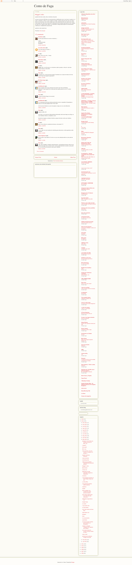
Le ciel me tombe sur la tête (86, 149)
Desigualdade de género (86, 253)
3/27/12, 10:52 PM (42, 45)
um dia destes (85, 507)
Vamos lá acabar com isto (86, 222)
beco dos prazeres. (85, 212)
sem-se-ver (83, 388)
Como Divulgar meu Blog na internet (88, 204)
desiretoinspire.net (85, 171)
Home (55, 157)
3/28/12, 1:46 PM (41, 133)
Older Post (72, 157)
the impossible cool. (86, 39)
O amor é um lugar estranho (87, 317)
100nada (83, 148)
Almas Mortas (84, 322)
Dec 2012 (85, 422)
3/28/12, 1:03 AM (41, 77)
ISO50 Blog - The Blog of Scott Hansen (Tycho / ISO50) (88, 101)
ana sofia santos (41, 47)
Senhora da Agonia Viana (86, 144)
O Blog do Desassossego (87, 221)
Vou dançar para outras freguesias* (88, 303)
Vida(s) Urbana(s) (85, 63)
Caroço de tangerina (86, 396)
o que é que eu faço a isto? (86, 168)
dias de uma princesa (86, 226)
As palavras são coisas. (86, 217)
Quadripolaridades (85, 73)
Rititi (82, 131)
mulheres (84, 486)
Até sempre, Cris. (84, 35)
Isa (39, 65)
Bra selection (84, 184)
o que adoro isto (85, 505)
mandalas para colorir (85, 248)
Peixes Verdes (84, 328)
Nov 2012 (85, 424)
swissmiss (83, 22)
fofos (83, 516)
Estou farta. (83, 209)
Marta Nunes (41, 59)
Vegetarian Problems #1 (86, 298)
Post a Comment (40, 151)
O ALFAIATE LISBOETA (86, 161)
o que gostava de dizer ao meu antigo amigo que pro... (88, 479)
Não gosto (83, 237)
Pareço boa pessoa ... (85, 74)
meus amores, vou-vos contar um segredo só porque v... (87, 452)
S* (38, 53)
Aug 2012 (85, 430)
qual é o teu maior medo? (86, 283)
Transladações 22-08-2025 (86, 64)
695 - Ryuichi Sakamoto (86, 89)
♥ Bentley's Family (85, 380)
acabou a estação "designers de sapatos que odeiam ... (87, 527)
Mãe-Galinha (84, 106)
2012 (82, 421)
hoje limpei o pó (85, 512)
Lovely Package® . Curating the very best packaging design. (87, 94)
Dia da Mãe (83, 293)
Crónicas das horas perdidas (88, 207)
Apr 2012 (85, 437)
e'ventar (83, 247)
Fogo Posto (84, 378)
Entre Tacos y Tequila (86, 375)
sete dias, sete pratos (85, 179)
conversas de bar (85, 216)
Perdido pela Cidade (86, 78)
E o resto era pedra (85, 263)
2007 (82, 551)
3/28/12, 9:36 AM (41, 83)
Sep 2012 (85, 428)
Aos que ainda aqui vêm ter (86, 258)
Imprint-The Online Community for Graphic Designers (86, 114)
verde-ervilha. (84, 353)
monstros (84, 475)
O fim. (82, 59)
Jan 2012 (85, 541)
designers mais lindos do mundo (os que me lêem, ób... (87, 442)
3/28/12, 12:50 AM (42, 63)
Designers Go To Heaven (87, 193)
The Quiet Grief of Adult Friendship (88, 24)
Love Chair (83, 127)
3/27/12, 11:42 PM (42, 51)
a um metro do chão (86, 252)
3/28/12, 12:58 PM (42, 125)
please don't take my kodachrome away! (86, 143)
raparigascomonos (85, 178)
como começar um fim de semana (88, 288)
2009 (82, 547)
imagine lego (85, 501)
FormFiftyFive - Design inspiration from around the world (87, 154)
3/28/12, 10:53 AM (42, 98)
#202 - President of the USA (87, 199)
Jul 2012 (85, 431)
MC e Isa (84, 449)
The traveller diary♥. (86, 297)
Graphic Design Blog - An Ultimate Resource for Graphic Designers (88, 384)
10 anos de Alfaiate (85, 163)
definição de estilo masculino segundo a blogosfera (87, 472)
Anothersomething (85, 47)
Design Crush (84, 121)
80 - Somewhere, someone (86, 371)
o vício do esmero (85, 307)
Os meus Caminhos (85, 83)
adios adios (83, 243)
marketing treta (85, 459)
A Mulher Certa (84, 242)
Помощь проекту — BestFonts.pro (88, 69)
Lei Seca (83, 393)
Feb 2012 (85, 539)
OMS (82, 349)
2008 (82, 549)
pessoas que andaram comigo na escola (87, 537)
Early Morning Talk (85, 390)
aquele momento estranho (86, 456)
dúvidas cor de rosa (86, 257)
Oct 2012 (85, 426)
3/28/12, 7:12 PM (41, 140)
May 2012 (85, 435)
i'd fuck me (84, 469)
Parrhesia (83, 365)
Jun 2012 (85, 433)
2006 (82, 553)
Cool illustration (84, 194)
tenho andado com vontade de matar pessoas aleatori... (86, 491)
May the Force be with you (86, 313)
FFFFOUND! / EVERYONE (87, 183)
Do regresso (83, 238)
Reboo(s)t (83, 345)
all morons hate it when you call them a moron (87, 188)
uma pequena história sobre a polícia (87, 484)
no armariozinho (85, 518)
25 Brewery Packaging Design (87, 96)
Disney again (83, 84)
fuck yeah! (84, 447)
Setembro (83, 233)
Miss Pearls (84, 338)
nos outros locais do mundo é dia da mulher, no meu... (88, 531)
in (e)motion (84, 292)
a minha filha (85, 481)
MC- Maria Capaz (41, 80)
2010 (82, 545)
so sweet (84, 503)
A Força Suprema (85, 312)
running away (83, 403)
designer (84, 514)
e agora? (84, 445)
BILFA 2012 (84, 467)
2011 (82, 543)
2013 (82, 419)
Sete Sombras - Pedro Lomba (88, 364)
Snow (82, 54)
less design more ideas (86, 68)
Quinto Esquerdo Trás (86, 58)
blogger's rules (85, 466)
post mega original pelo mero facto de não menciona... (87, 496)
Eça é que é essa (85, 34)
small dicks (84, 519)
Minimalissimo (84, 18)
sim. (82, 354)
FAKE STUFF (84, 88)
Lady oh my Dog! (85, 287)
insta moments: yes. (85, 274)
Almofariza (40, 36)
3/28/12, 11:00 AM (42, 107)
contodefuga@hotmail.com (86, 409)
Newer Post (38, 157)
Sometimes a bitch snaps (86, 329)
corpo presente (85, 458)
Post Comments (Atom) (58, 160)
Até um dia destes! (85, 318)
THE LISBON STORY (86, 278)
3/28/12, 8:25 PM (41, 148)
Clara (39, 72)
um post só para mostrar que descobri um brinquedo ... (87, 523)
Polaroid (83, 358)
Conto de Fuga (43, 6)
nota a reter (84, 534)
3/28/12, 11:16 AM (42, 119)
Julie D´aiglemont (42, 135)
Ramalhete (83, 53)
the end (82, 334)
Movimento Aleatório (86, 137)
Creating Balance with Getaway (87, 122)
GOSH (83, 488)
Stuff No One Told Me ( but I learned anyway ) (87, 370)
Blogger (72, 562)
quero (82, 268)
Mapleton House (84, 19)
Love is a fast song (85, 302)
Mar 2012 (85, 439)
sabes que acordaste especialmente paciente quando (88, 463)
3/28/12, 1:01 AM (41, 70)
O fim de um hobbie (85, 79)
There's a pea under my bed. (88, 202)
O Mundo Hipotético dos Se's (88, 14)
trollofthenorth (41, 86)
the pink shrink (84, 197)
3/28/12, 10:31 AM (42, 91)
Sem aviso (83, 282)
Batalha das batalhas (86, 267)
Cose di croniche (85, 344)
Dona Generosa (85, 262)
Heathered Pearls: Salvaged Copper (88, 103)
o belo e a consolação (85, 308)
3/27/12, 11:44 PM (42, 57)
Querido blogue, (84, 138)
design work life (85, 27)
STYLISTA (83, 232)
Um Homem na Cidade (86, 333)
